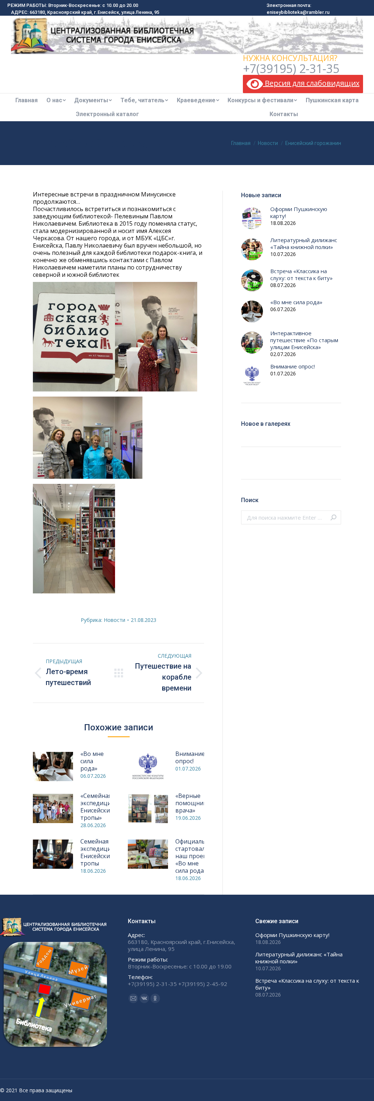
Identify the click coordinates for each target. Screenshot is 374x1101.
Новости (114, 619)
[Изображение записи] (53, 766)
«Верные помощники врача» (192, 803)
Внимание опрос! (190, 757)
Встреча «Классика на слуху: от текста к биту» (301, 275)
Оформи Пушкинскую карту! (298, 212)
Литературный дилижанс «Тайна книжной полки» (303, 244)
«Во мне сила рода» (92, 761)
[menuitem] (26, 100)
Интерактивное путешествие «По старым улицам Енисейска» (304, 340)
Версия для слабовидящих (311, 83)
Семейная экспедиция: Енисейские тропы (97, 852)
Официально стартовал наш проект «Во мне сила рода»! (194, 856)
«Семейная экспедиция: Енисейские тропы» (97, 806)
